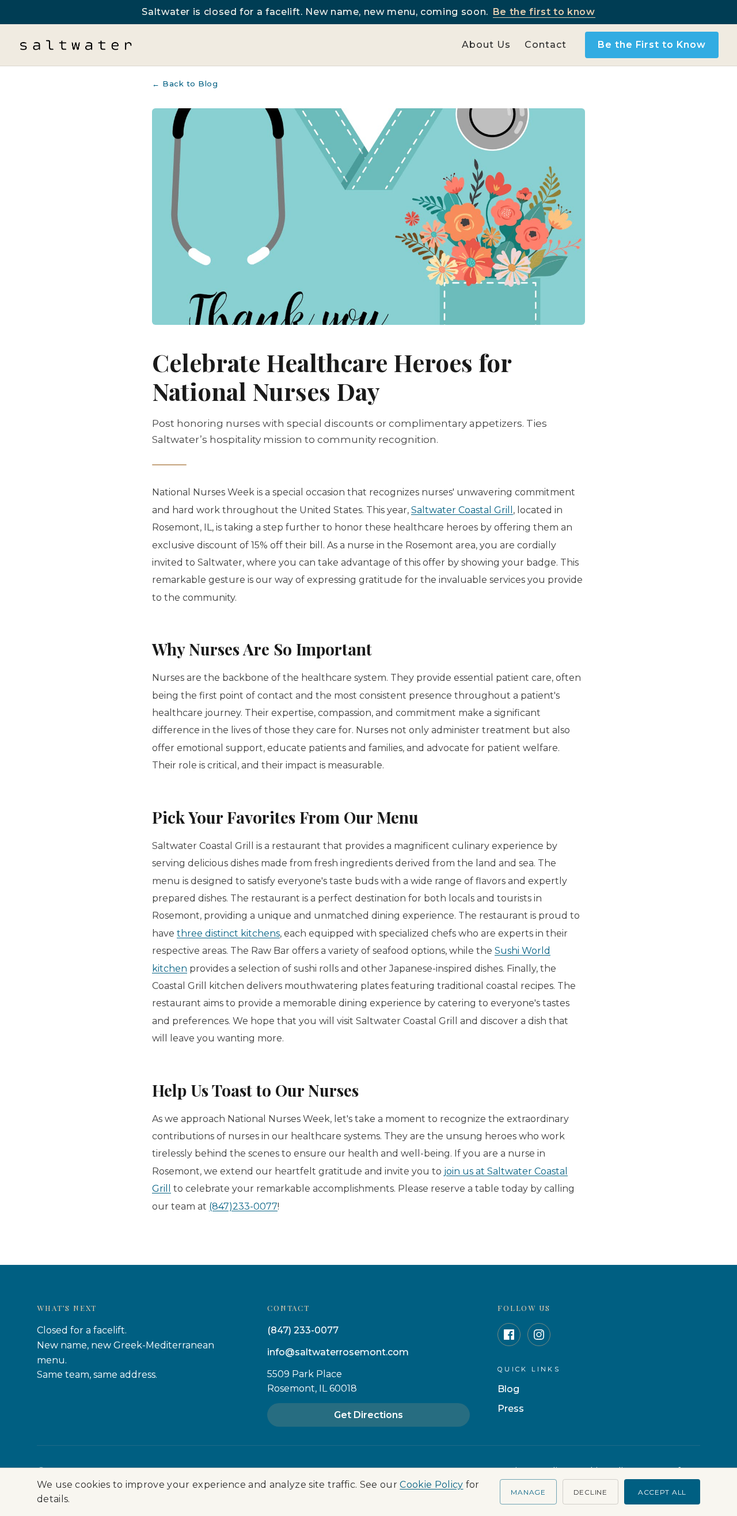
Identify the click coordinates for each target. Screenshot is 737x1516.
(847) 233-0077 (303, 1330)
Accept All (662, 1492)
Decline (590, 1492)
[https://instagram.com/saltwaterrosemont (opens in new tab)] (538, 1334)
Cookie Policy (431, 1484)
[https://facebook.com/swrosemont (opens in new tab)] (509, 1334)
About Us (486, 44)
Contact (546, 44)
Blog (508, 1389)
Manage (528, 1492)
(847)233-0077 (243, 1206)
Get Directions (368, 1414)
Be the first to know (544, 11)
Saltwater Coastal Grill (462, 510)
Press (510, 1408)
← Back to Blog (185, 83)
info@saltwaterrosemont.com (338, 1352)
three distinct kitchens (228, 933)
